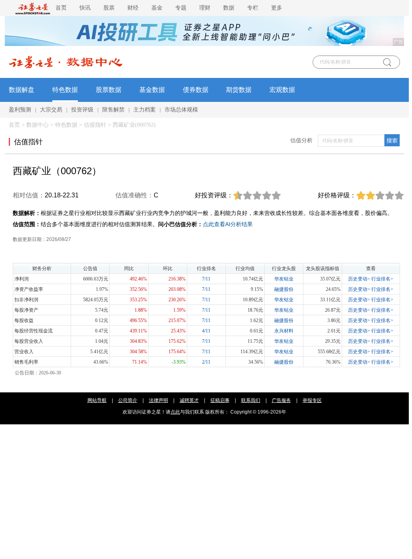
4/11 (206, 331)
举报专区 (312, 400)
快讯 (85, 8)
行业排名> (382, 279)
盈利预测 (20, 110)
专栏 (252, 8)
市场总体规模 (181, 110)
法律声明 (158, 400)
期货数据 (239, 89)
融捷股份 (283, 289)
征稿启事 (220, 400)
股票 (109, 8)
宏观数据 (282, 89)
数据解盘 (21, 89)
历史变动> (359, 279)
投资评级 (82, 110)
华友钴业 (283, 279)
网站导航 (97, 400)
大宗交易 (51, 110)
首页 (61, 8)
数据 (228, 8)
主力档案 (144, 110)
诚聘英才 (189, 400)
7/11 (206, 279)
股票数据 (108, 89)
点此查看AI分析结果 (228, 224)
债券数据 (195, 89)
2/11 (206, 362)
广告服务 (281, 400)
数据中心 (37, 125)
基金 (156, 8)
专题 (180, 8)
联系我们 (250, 400)
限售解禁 (113, 110)
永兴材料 (283, 331)
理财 (204, 8)
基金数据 (152, 89)
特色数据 (65, 89)
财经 (133, 8)
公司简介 (127, 400)
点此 (175, 412)
